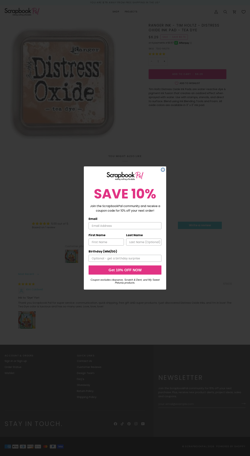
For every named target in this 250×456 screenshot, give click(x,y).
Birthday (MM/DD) (103, 251)
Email (93, 219)
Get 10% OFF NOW (125, 270)
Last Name (134, 235)
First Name (97, 235)
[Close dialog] (163, 170)
